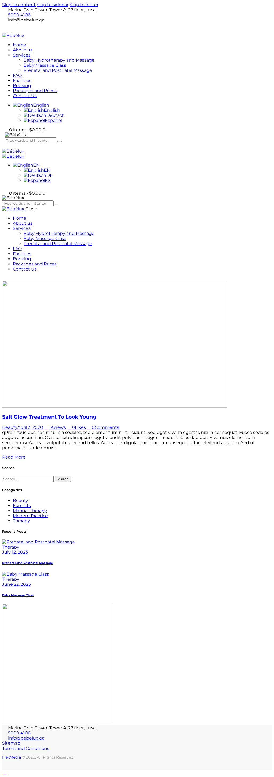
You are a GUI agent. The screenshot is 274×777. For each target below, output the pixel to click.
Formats (22, 505)
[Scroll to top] (5, 772)
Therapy (21, 520)
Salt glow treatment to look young (49, 417)
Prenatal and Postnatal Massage (27, 563)
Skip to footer (84, 4)
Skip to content (19, 4)
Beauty (9, 427)
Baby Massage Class (18, 595)
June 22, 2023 (16, 584)
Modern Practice (30, 515)
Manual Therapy (30, 510)
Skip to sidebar (52, 4)
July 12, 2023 (15, 552)
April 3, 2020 (30, 427)
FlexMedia (11, 757)
